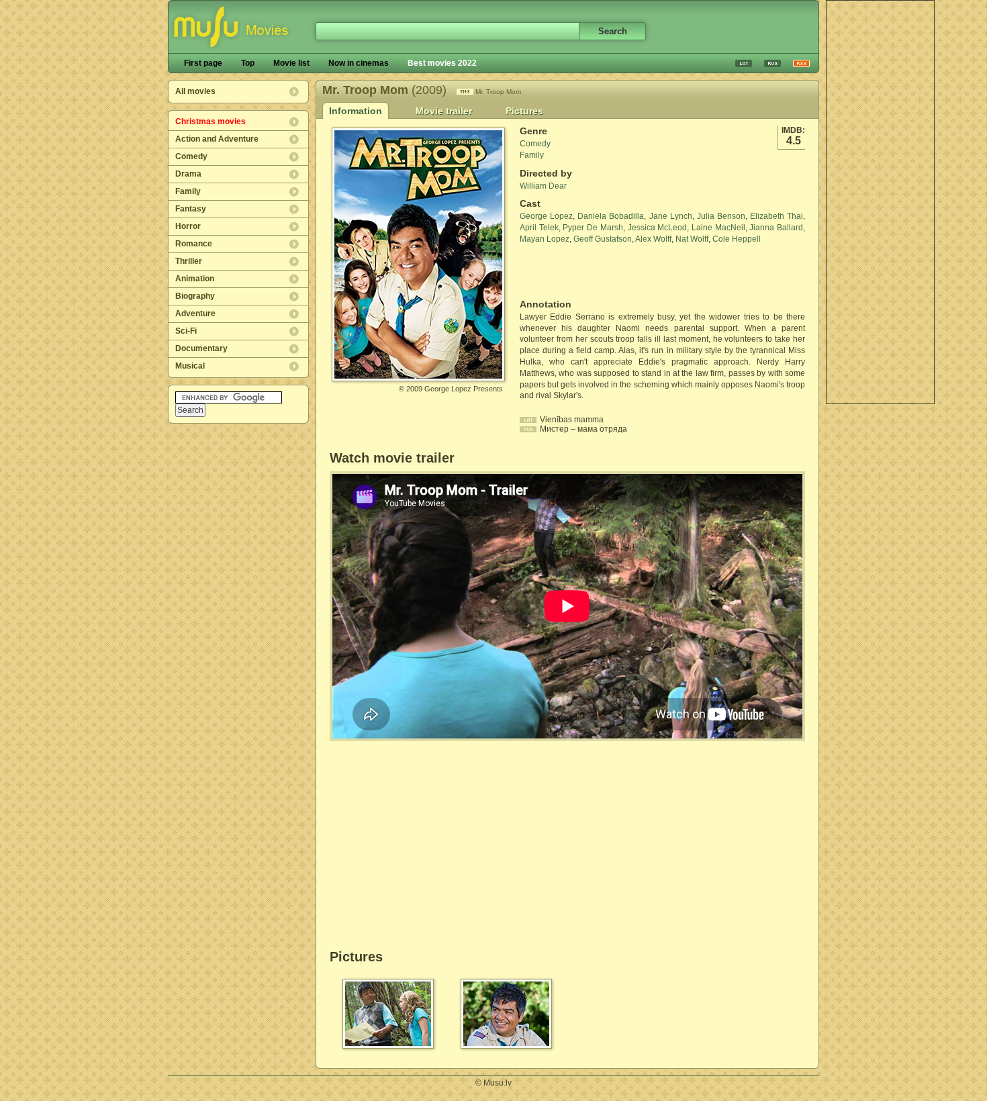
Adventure (195, 313)
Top (247, 63)
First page (203, 63)
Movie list (291, 63)
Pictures (524, 110)
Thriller (188, 261)
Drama (188, 174)
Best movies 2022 (442, 63)
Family (188, 191)
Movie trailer (444, 110)
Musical (190, 366)
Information (355, 110)
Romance (193, 243)
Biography (195, 296)
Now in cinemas (358, 63)
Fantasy (190, 208)
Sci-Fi (186, 331)
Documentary (201, 348)
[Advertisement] (880, 202)
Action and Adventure (216, 139)
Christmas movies (210, 121)
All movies (195, 91)
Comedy (191, 156)
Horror (188, 226)
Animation (194, 278)
